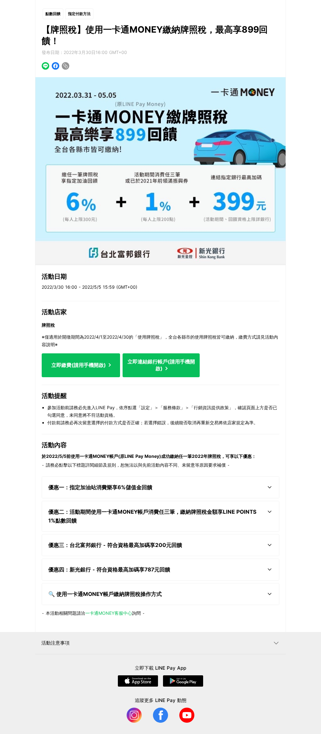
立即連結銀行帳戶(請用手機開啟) (161, 365)
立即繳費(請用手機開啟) (79, 365)
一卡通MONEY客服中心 (108, 613)
